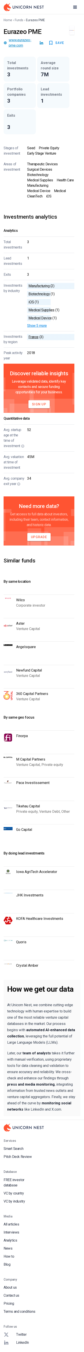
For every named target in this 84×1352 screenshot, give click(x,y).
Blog (7, 1264)
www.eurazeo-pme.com (20, 43)
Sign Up (39, 404)
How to (9, 1256)
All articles (11, 1224)
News (8, 1248)
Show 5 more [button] (37, 325)
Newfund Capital (29, 670)
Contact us (11, 1295)
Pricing (9, 1303)
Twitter (21, 1334)
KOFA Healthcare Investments (39, 919)
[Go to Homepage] (24, 7)
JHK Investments (29, 895)
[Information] (22, 446)
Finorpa (22, 736)
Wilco (20, 600)
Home (8, 20)
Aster (20, 623)
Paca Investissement (33, 783)
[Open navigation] (75, 7)
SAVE (59, 43)
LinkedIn (22, 1342)
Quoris (21, 942)
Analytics (10, 1240)
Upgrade (39, 537)
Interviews (11, 1232)
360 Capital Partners (32, 694)
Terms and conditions (19, 1311)
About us (10, 1287)
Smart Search (13, 1149)
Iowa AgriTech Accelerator (36, 872)
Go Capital (24, 829)
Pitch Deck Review (18, 1157)
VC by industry (14, 1201)
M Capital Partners (30, 759)
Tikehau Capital (28, 806)
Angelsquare (26, 647)
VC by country (14, 1193)
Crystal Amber (27, 965)
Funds (19, 20)
